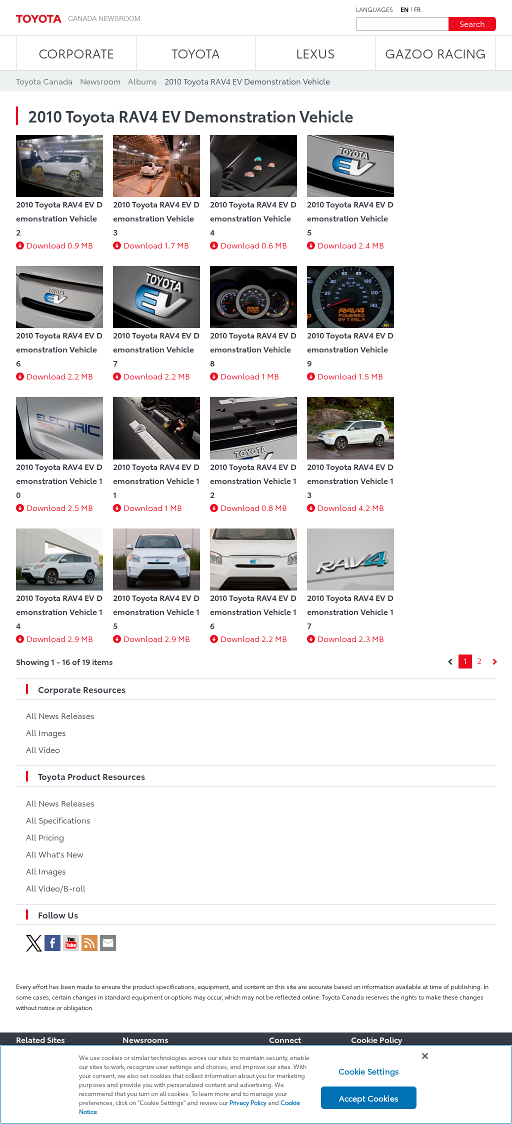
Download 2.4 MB (351, 244)
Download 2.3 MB (351, 638)
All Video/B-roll (56, 888)
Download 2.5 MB (59, 507)
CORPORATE (76, 53)
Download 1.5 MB (350, 376)
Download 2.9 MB (59, 638)
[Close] (425, 1056)
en (404, 9)
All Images (46, 732)
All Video (43, 749)
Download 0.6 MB (253, 244)
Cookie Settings (368, 1070)
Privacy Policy (248, 1102)
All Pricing (45, 836)
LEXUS (315, 53)
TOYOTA (196, 53)
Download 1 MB (249, 376)
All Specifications (58, 820)
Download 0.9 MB (59, 244)
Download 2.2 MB (59, 376)
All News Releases (60, 715)
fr (417, 9)
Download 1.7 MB (156, 244)
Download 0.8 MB (253, 507)
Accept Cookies (368, 1098)
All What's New (54, 854)
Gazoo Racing (435, 53)
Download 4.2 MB (351, 507)
